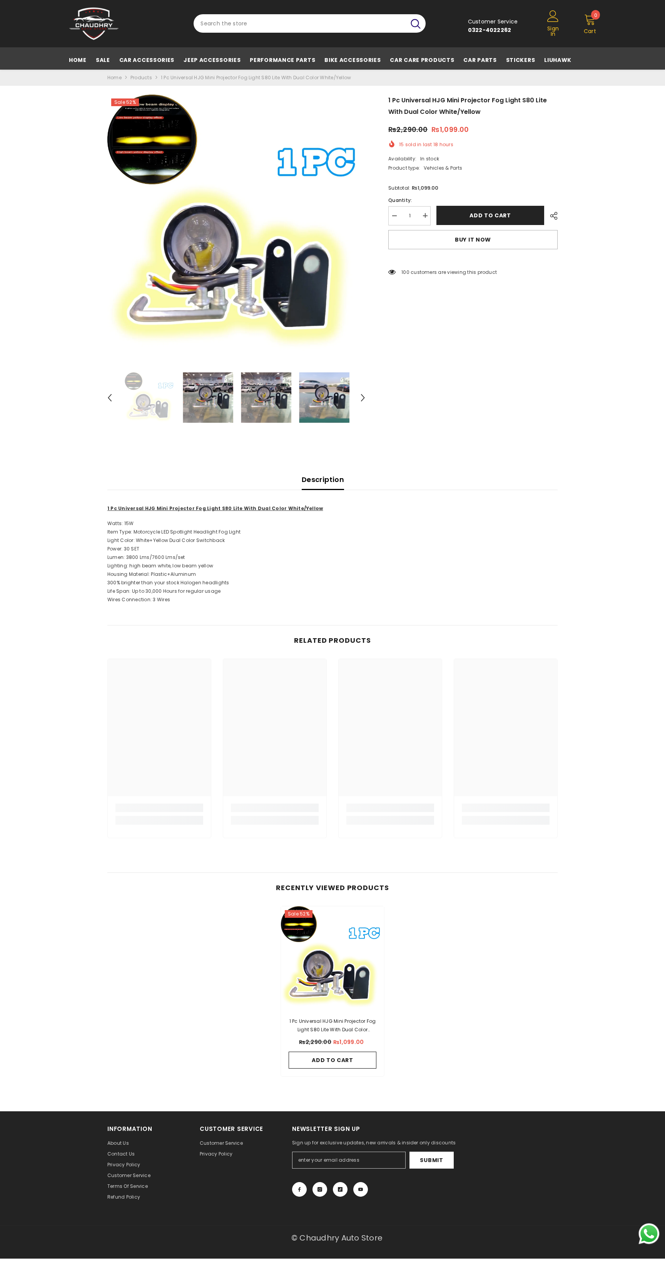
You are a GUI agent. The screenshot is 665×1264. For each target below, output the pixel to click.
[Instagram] (319, 1189)
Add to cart (490, 215)
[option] (236, 224)
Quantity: (400, 200)
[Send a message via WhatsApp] (649, 1234)
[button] (109, 398)
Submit (431, 1160)
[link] (159, 808)
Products (141, 77)
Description (323, 479)
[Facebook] (299, 1189)
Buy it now (473, 239)
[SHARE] (551, 216)
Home (114, 77)
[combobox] (300, 23)
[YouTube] (360, 1189)
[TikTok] (340, 1189)
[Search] (310, 23)
